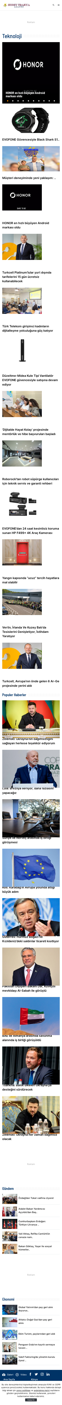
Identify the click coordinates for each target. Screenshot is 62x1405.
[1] (7, 102)
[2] (12, 102)
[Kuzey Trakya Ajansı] (17, 5)
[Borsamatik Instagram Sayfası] (42, 1374)
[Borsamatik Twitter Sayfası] (36, 1374)
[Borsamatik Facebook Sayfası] (31, 1374)
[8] (43, 102)
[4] (23, 102)
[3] (18, 102)
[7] (38, 102)
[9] (49, 102)
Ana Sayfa (9, 1379)
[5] (28, 102)
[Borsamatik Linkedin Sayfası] (48, 1374)
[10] (54, 102)
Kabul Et (31, 1400)
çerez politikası (23, 1390)
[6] (33, 102)
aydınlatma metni (42, 1390)
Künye (34, 1379)
